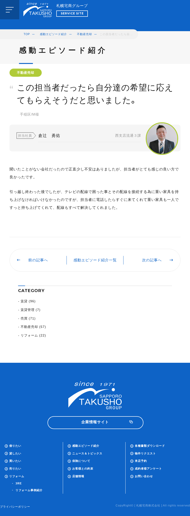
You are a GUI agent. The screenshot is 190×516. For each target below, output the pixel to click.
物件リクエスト (145, 453)
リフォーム (16, 476)
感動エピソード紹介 (53, 34)
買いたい (15, 461)
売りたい (15, 468)
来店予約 (141, 461)
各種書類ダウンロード (150, 445)
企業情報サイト (95, 422)
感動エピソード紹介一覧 (95, 260)
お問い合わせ (144, 476)
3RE (19, 483)
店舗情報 (78, 476)
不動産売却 (84, 34)
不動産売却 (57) (33, 327)
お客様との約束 (82, 468)
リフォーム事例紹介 (29, 490)
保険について (81, 461)
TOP (27, 34)
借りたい (15, 445)
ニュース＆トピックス (87, 453)
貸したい (15, 453)
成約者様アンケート (148, 468)
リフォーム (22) (33, 335)
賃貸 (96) (28, 301)
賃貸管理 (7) (31, 310)
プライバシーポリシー (15, 506)
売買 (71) (28, 318)
